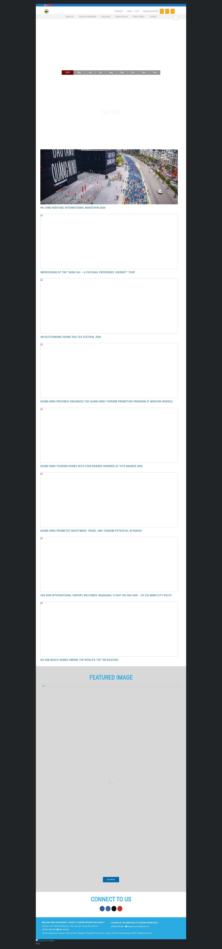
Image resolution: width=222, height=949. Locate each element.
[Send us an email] (114, 908)
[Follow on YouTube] (172, 11)
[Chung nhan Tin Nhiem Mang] (45, 942)
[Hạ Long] (55, 11)
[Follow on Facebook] (162, 11)
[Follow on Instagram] (167, 11)
